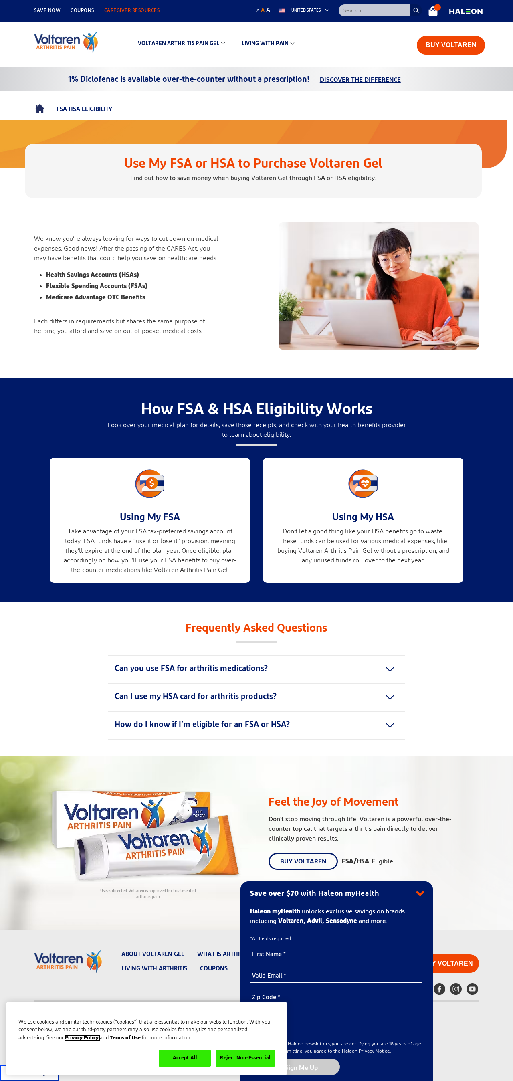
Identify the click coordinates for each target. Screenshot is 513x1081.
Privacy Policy (82, 1038)
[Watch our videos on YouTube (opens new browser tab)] (472, 990)
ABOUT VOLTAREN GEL (152, 954)
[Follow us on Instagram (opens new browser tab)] (456, 990)
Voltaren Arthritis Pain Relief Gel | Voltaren (39, 109)
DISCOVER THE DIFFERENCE (360, 80)
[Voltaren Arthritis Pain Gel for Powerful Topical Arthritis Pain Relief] (433, 11)
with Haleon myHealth (314, 893)
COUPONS (82, 10)
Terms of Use (125, 1038)
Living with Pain (265, 43)
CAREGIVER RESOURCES (132, 10)
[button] (201, 669)
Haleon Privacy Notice (366, 1051)
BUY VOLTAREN (451, 45)
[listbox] (305, 10)
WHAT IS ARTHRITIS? (225, 954)
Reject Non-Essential (245, 1058)
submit (416, 10)
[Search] (374, 10)
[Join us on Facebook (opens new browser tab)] (439, 990)
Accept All (185, 1058)
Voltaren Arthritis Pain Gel (178, 43)
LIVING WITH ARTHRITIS (154, 969)
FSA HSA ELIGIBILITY (84, 109)
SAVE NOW (47, 10)
